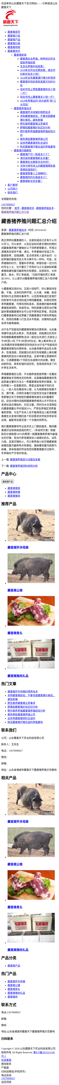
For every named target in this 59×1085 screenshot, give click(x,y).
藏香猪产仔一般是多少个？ (35, 154)
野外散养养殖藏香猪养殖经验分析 (26, 710)
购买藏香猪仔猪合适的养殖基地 (37, 146)
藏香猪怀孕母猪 (18, 547)
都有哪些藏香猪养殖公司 (34, 139)
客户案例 (13, 185)
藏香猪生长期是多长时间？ (35, 162)
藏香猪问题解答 (22, 150)
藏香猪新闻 (20, 55)
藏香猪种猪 (14, 492)
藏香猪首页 (14, 32)
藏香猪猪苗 (14, 488)
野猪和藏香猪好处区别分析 (35, 127)
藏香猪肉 (13, 996)
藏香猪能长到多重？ (31, 181)
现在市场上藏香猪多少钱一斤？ (37, 97)
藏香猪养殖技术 (22, 108)
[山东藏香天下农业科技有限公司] (10, 25)
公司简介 (13, 188)
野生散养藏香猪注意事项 (34, 123)
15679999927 (8, 204)
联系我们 (13, 192)
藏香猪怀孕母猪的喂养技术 (35, 112)
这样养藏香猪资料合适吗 (34, 143)
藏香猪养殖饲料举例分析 (24, 466)
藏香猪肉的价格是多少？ (34, 177)
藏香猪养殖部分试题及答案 (25, 459)
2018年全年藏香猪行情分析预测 (37, 77)
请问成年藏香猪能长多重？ (35, 158)
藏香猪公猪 (15, 590)
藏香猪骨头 (15, 633)
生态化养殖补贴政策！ (32, 66)
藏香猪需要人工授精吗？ (34, 173)
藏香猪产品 (14, 39)
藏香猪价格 (14, 43)
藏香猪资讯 (14, 51)
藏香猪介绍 (14, 35)
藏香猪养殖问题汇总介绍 (15, 212)
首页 (17, 208)
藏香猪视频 (14, 47)
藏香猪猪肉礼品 (18, 675)
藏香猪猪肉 (14, 496)
